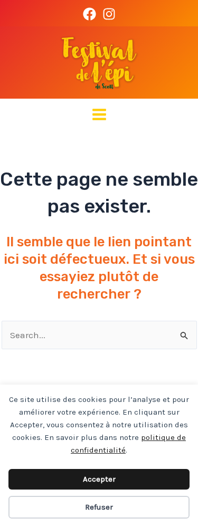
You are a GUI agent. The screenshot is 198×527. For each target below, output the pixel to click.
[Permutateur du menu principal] (99, 114)
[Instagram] (109, 14)
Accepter (99, 479)
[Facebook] (89, 14)
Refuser (99, 507)
